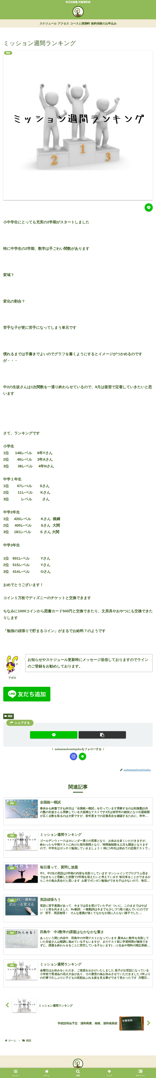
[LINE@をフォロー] (82, 756)
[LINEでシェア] (149, 207)
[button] (144, 739)
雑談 (10, 716)
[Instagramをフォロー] (73, 756)
